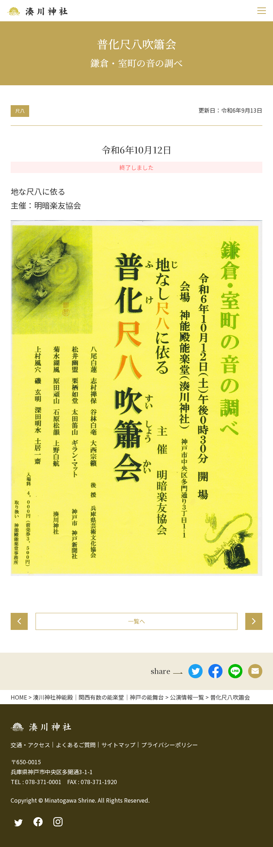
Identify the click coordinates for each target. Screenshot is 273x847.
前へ (19, 621)
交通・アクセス (30, 744)
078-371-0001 (43, 781)
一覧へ (136, 621)
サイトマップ (118, 744)
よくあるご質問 (76, 744)
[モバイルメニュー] (261, 10)
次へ (253, 621)
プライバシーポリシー (169, 744)
